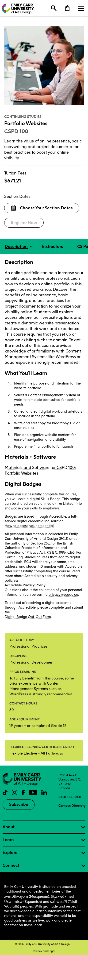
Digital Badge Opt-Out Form (28, 617)
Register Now (24, 222)
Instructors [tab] (52, 246)
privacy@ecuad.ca (63, 594)
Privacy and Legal (44, 951)
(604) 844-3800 (69, 797)
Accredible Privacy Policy (25, 585)
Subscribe (18, 804)
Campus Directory (71, 805)
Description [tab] (16, 246)
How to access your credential (29, 526)
